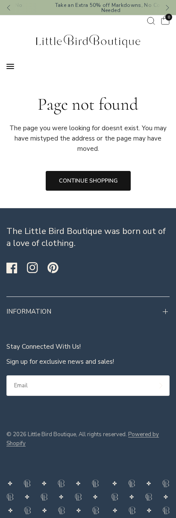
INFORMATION (28, 311)
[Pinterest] (56, 267)
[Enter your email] (161, 385)
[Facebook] (15, 267)
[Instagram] (36, 267)
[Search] (151, 20)
